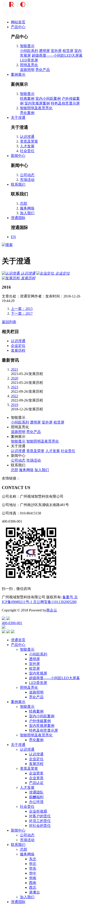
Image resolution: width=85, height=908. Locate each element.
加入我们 (27, 213)
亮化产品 (42, 70)
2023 (14, 387)
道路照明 (27, 70)
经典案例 (27, 98)
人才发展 (27, 146)
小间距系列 (29, 51)
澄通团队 (36, 792)
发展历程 (18, 350)
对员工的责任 (40, 821)
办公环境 (36, 802)
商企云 (51, 610)
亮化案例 (27, 113)
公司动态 (27, 175)
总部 (23, 203)
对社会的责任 (40, 826)
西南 (32, 883)
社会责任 (27, 151)
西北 (32, 887)
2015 (22, 309)
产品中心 (18, 27)
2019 (14, 405)
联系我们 (18, 184)
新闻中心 (18, 156)
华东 (32, 868)
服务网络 (27, 208)
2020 (14, 378)
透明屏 (44, 51)
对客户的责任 (40, 816)
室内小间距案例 (48, 98)
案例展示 (18, 74)
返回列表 (9, 322)
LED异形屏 (29, 60)
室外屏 (56, 51)
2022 (14, 396)
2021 (14, 369)
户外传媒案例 (40, 721)
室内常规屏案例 (37, 103)
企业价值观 (38, 811)
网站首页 (18, 22)
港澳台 (34, 892)
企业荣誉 (36, 773)
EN (13, 237)
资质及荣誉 (29, 141)
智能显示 (27, 46)
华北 (32, 864)
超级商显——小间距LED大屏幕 (57, 55)
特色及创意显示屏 (65, 103)
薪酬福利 (36, 797)
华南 (32, 878)
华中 (32, 873)
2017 (22, 313)
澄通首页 (18, 640)
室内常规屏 (38, 673)
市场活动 (27, 180)
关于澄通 (18, 117)
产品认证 (36, 783)
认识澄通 (27, 137)
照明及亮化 (29, 65)
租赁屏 (68, 51)
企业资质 (36, 778)
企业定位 (18, 346)
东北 (32, 859)
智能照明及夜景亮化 (36, 108)
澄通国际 (18, 218)
